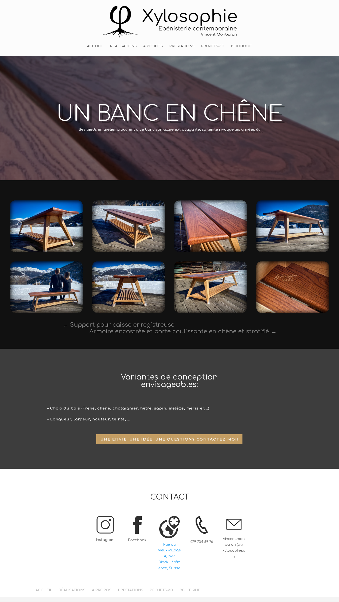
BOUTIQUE (241, 46)
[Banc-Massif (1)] (292, 313)
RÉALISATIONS (123, 46)
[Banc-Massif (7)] (128, 252)
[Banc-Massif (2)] (46, 313)
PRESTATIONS (182, 46)
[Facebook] (137, 531)
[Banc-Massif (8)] (210, 313)
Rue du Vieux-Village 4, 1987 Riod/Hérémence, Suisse (169, 556)
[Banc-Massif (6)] (46, 252)
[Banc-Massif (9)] (128, 313)
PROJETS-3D (212, 46)
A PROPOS (153, 46)
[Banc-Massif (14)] (210, 252)
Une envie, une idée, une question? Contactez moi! (169, 439)
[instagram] (105, 530)
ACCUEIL (95, 46)
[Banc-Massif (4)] (292, 252)
